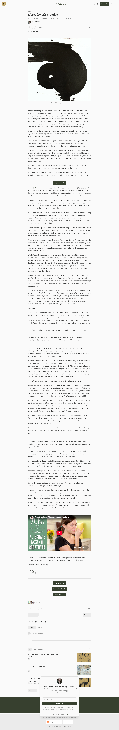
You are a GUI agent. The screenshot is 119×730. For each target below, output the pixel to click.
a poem (30, 656)
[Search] (93, 4)
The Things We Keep (36, 666)
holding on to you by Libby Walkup (43, 654)
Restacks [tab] (39, 627)
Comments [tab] (32, 627)
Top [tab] (30, 649)
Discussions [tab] (41, 649)
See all (31, 691)
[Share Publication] (97, 4)
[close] (76, 679)
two (49, 113)
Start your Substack (55, 722)
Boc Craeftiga (36, 21)
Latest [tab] (34, 649)
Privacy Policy (72, 709)
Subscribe (104, 4)
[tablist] (35, 627)
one (42, 113)
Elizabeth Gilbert (34, 188)
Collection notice (71, 717)
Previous (34, 615)
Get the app (68, 722)
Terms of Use (68, 707)
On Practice (32, 11)
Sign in (113, 4)
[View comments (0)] (35, 27)
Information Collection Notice (59, 709)
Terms (63, 717)
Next (85, 615)
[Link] (25, 31)
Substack (50, 726)
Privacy (59, 717)
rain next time (48, 557)
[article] (59, 657)
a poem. (30, 669)
